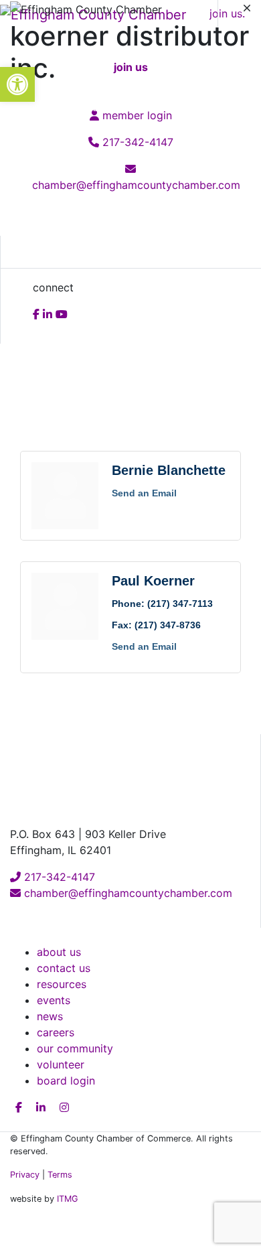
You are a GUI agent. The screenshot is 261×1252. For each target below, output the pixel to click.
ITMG (67, 1199)
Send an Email (144, 493)
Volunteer (60, 1064)
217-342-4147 (58, 877)
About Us (59, 952)
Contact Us (63, 968)
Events (53, 1000)
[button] (17, 84)
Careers (55, 1032)
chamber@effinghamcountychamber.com (126, 893)
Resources (61, 984)
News (50, 1016)
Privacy (24, 1175)
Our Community (75, 1048)
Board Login (66, 1080)
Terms (60, 1175)
